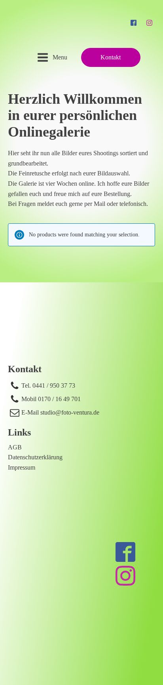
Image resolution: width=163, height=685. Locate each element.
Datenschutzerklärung (35, 457)
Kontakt (110, 57)
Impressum (21, 467)
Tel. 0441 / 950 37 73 (48, 385)
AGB (15, 447)
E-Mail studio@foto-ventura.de (60, 412)
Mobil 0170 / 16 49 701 (51, 399)
